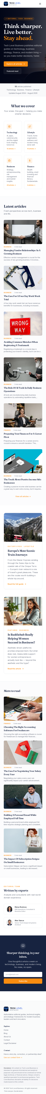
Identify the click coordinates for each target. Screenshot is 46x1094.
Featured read (12, 71)
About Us (7, 1037)
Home (6, 1030)
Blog (5, 1033)
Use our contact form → (13, 1057)
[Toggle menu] (40, 4)
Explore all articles (14, 64)
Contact (7, 1040)
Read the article (14, 669)
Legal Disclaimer (10, 1043)
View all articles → (23, 496)
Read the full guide (15, 584)
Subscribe (23, 981)
